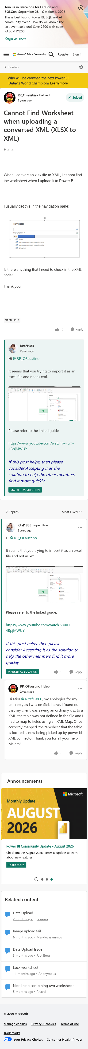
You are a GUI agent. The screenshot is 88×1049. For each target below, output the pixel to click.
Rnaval (41, 991)
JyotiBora (43, 955)
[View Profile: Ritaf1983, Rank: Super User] (10, 527)
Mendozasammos (49, 937)
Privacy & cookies (43, 1024)
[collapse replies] (44, 521)
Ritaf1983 (27, 346)
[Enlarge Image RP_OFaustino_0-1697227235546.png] (44, 238)
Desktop (13, 67)
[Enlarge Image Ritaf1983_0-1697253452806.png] (44, 403)
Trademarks (12, 1033)
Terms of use (70, 1024)
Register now (15, 38)
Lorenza (42, 919)
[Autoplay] (36, 879)
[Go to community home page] (29, 54)
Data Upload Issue (27, 949)
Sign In (77, 54)
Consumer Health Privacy (65, 1039)
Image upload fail (27, 931)
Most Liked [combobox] (72, 512)
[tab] (42, 879)
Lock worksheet (25, 967)
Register (63, 54)
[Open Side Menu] (6, 54)
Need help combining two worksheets (43, 985)
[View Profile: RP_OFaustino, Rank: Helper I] (9, 98)
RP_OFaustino (28, 95)
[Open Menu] (81, 67)
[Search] (51, 54)
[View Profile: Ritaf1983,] (13, 348)
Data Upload (23, 912)
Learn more (59, 83)
